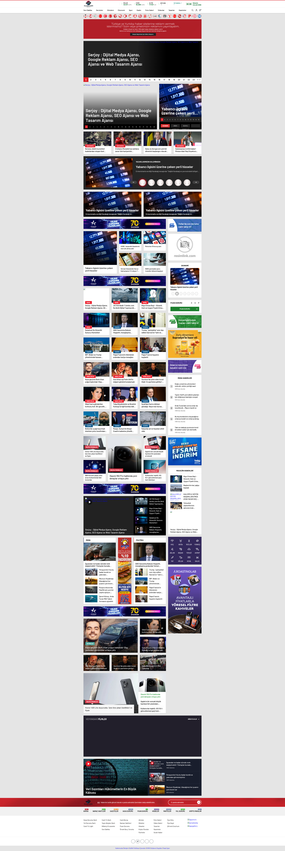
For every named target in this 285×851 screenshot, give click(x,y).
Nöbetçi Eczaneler (108, 826)
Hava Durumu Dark (90, 820)
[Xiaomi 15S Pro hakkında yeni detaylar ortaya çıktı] (152, 682)
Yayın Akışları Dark (108, 823)
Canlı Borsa (124, 820)
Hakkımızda (119, 848)
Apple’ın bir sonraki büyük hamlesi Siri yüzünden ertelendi (151, 702)
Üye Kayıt (170, 823)
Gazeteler (182, 10)
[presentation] (198, 79)
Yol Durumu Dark (89, 823)
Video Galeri (158, 823)
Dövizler (141, 823)
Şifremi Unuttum (173, 826)
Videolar (161, 10)
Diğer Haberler (175, 126)
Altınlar (141, 820)
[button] (85, 80)
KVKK (148, 848)
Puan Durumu (142, 810)
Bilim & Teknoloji (185, 126)
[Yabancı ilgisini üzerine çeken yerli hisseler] (100, 248)
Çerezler (143, 848)
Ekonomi (121, 10)
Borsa (85, 810)
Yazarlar (172, 10)
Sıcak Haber (158, 832)
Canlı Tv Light (88, 826)
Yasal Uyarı (166, 848)
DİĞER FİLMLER (192, 719)
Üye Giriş (170, 820)
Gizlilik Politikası (134, 848)
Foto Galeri (149, 10)
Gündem (110, 10)
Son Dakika (87, 10)
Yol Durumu (180, 810)
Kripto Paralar (195, 810)
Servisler (99, 10)
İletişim (126, 848)
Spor (131, 10)
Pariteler (167, 810)
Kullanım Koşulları (156, 848)
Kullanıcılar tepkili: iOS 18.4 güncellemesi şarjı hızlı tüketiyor (151, 709)
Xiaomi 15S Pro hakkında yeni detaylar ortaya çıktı (150, 695)
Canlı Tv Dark (106, 820)
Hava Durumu (128, 810)
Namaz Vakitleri (99, 810)
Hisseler (155, 810)
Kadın (139, 10)
